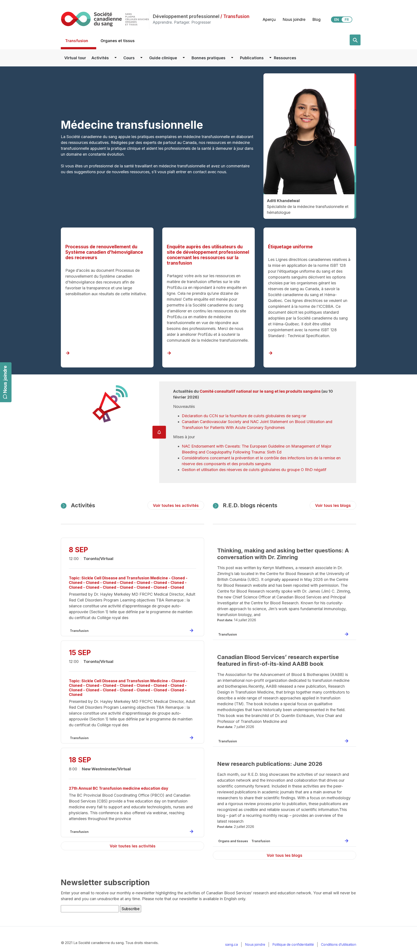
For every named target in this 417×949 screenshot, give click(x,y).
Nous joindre (5, 379)
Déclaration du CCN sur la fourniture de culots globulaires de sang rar (244, 416)
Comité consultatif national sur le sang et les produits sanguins (260, 391)
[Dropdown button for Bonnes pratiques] (232, 57)
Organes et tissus (118, 40)
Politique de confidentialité (293, 944)
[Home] (105, 19)
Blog (316, 19)
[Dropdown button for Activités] (115, 57)
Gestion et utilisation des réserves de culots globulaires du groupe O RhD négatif (254, 469)
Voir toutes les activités (176, 505)
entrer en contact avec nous (201, 172)
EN (336, 19)
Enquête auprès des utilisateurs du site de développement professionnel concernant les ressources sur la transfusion (208, 255)
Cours (129, 58)
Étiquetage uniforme (290, 246)
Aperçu (269, 19)
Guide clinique (163, 58)
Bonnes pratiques (208, 58)
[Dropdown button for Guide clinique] (183, 57)
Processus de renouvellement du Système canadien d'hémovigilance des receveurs (104, 252)
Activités (100, 58)
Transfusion (76, 40)
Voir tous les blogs (333, 505)
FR (347, 19)
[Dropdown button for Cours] (141, 57)
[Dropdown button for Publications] (270, 57)
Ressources (285, 58)
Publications (252, 58)
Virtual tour (75, 58)
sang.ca (231, 944)
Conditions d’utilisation (338, 944)
